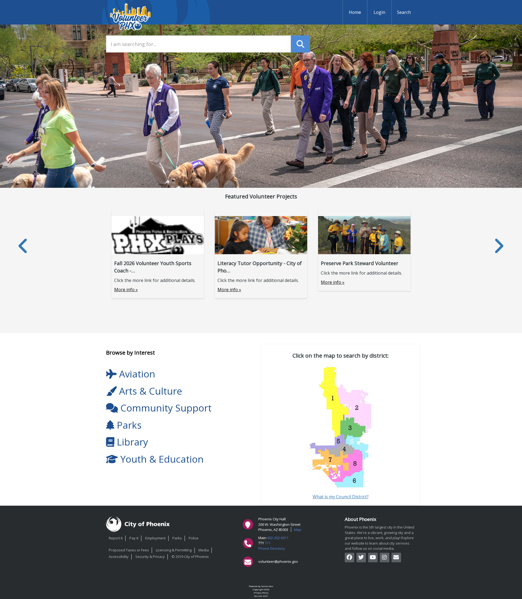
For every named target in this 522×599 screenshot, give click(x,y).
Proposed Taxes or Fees (129, 550)
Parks (177, 538)
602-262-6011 (277, 537)
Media (203, 550)
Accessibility (119, 556)
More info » (126, 290)
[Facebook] (349, 557)
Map (297, 529)
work (379, 537)
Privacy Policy (261, 592)
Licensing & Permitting (174, 550)
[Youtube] (373, 557)
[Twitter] (361, 557)
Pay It (133, 538)
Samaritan (267, 586)
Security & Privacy (150, 556)
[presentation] (23, 245)
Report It (116, 538)
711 (268, 542)
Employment (155, 538)
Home (355, 12)
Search (404, 12)
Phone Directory (271, 548)
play (396, 537)
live (371, 537)
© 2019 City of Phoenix (190, 556)
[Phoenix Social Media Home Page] (396, 557)
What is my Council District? (341, 497)
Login (379, 12)
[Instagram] (384, 557)
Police (193, 538)
